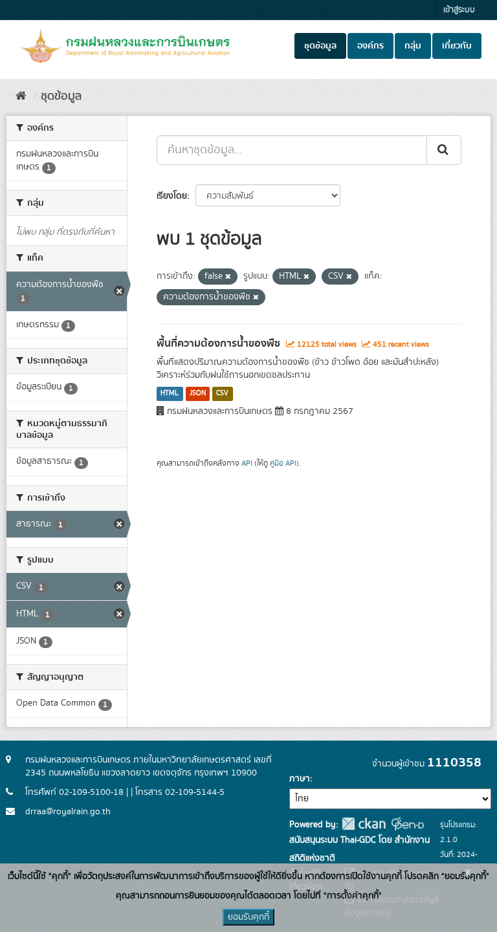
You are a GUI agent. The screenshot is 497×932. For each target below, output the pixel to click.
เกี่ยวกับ (457, 46)
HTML (169, 394)
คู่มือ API (283, 463)
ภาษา (299, 778)
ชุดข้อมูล (320, 46)
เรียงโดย (172, 196)
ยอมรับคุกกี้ (248, 917)
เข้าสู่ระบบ (459, 10)
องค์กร (370, 46)
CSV (222, 394)
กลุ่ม (412, 46)
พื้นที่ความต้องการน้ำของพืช (218, 343)
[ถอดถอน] (228, 277)
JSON (198, 394)
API (246, 463)
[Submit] (443, 150)
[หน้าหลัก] (21, 96)
